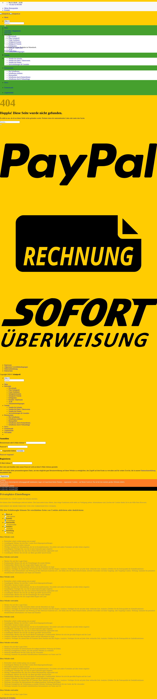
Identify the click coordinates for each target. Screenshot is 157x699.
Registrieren (4, 476)
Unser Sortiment (14, 40)
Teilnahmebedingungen (16, 52)
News (6, 82)
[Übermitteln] (1, 124)
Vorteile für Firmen (15, 62)
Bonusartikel (13, 75)
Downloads (12, 36)
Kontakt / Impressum (16, 48)
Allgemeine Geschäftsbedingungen (16, 367)
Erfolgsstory (13, 46)
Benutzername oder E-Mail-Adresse (13, 443)
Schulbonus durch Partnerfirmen (19, 77)
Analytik (10, 529)
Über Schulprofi (14, 38)
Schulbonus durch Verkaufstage (19, 79)
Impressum (8, 365)
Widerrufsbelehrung (11, 369)
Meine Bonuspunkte (11, 8)
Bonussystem (8, 68)
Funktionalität (11, 525)
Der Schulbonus (14, 71)
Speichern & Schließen (7, 698)
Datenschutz (8, 371)
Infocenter (7, 33)
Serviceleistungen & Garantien (19, 64)
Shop (6, 28)
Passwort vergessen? (7, 455)
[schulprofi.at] (10, 14)
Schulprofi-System (15, 42)
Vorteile (7, 55)
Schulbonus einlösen (15, 73)
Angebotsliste (8, 93)
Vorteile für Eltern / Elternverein (19, 60)
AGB (10, 50)
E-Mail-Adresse (6, 463)
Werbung (10, 533)
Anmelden (20, 451)
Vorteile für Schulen (15, 59)
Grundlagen (11, 520)
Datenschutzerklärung (148, 470)
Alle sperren (11, 516)
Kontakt (7, 10)
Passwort (3, 447)
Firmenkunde (8, 88)
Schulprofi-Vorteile (15, 44)
